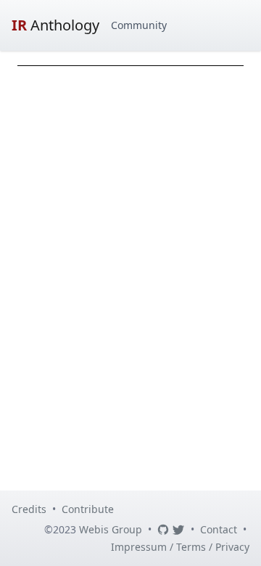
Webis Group (110, 529)
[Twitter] (178, 529)
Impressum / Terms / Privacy (180, 547)
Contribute (88, 509)
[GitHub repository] (163, 530)
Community (139, 25)
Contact (218, 529)
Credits (29, 509)
